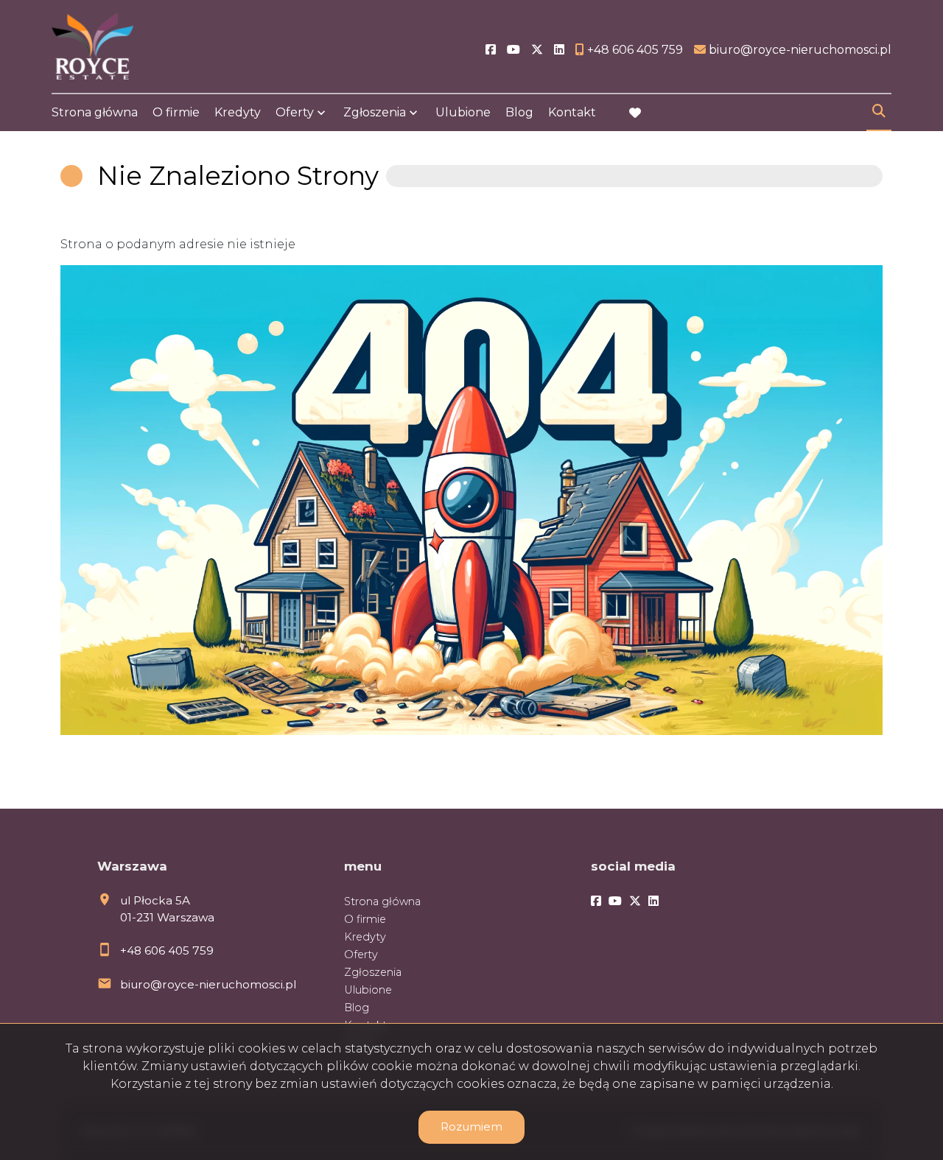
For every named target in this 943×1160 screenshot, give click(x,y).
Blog (519, 112)
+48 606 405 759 (167, 950)
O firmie (176, 112)
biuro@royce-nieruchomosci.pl (208, 984)
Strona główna (95, 112)
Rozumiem (471, 1126)
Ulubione (463, 112)
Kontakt (572, 112)
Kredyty (237, 112)
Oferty (295, 112)
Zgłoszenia (373, 972)
